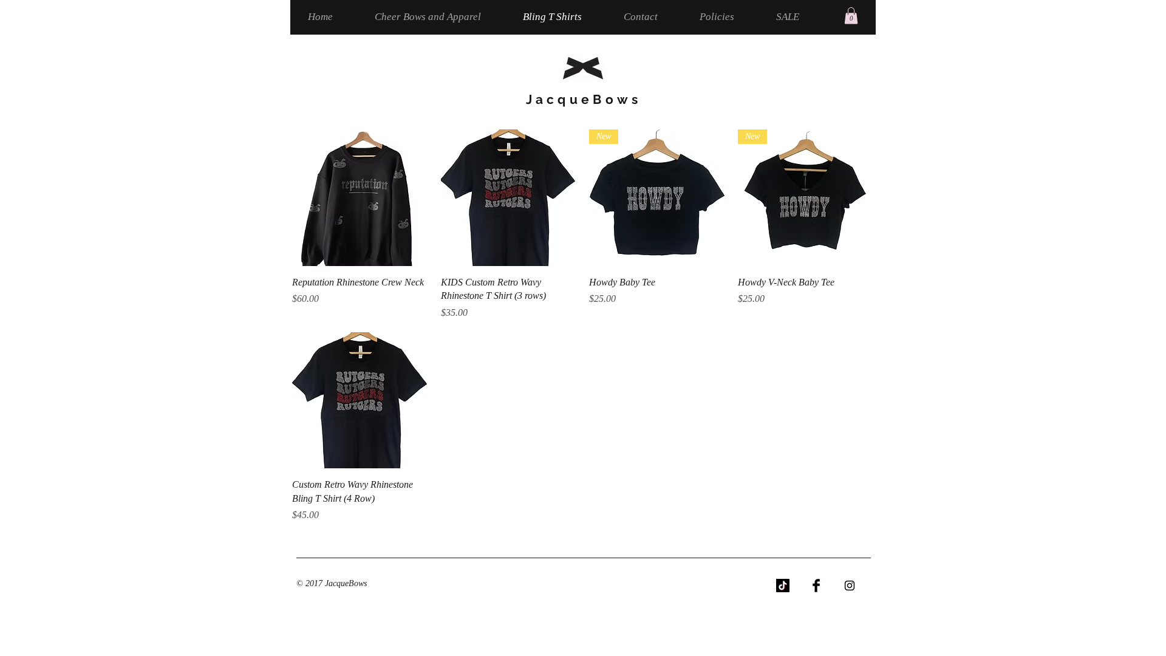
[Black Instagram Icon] (849, 585)
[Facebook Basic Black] (816, 585)
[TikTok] (782, 585)
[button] (851, 15)
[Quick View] (360, 197)
